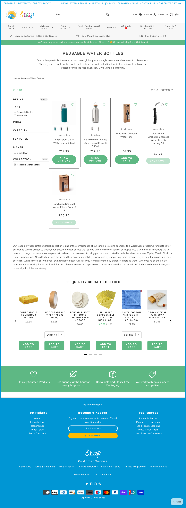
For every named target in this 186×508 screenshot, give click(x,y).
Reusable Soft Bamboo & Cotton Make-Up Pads (80, 316)
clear (45, 159)
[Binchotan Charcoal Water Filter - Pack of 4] (64, 183)
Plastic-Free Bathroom (148, 422)
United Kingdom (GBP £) (91, 474)
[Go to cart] (177, 14)
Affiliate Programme (135, 466)
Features (20, 138)
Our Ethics (96, 3)
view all (44, 99)
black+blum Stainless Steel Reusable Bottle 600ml (95, 141)
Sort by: (155, 89)
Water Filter (22, 115)
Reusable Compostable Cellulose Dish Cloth (106, 316)
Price (17, 121)
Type (16, 106)
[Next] (170, 321)
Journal (110, 3)
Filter (19, 89)
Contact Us (147, 3)
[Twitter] (87, 483)
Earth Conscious (37, 433)
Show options (64, 159)
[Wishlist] (166, 14)
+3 (73, 128)
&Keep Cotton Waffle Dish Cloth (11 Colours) (131, 316)
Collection (22, 159)
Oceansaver (37, 425)
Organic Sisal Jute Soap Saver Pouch (157, 315)
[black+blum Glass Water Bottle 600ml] (64, 113)
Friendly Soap (37, 422)
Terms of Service (158, 466)
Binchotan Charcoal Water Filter (126, 133)
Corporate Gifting (169, 3)
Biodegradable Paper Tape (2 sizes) (54, 315)
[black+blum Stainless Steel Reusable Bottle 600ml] (96, 113)
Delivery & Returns (87, 466)
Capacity (20, 130)
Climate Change (128, 3)
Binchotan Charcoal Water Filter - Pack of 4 (64, 205)
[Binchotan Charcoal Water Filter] (127, 113)
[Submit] (107, 14)
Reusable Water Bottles (28, 164)
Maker (18, 147)
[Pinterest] (100, 483)
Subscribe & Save (110, 466)
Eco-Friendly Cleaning (148, 425)
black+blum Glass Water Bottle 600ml (64, 139)
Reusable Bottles (24, 112)
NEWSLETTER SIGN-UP (74, 3)
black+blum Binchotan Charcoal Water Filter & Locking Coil (158, 136)
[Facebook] (91, 483)
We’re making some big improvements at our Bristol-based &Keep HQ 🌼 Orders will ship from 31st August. (93, 42)
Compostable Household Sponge (28, 315)
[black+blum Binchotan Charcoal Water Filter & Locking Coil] (158, 113)
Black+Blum (22, 152)
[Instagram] (95, 483)
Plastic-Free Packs (148, 429)
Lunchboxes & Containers (148, 433)
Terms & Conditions (45, 466)
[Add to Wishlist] (72, 104)
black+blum (37, 429)
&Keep (37, 418)
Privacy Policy (66, 466)
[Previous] (16, 321)
